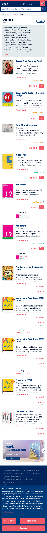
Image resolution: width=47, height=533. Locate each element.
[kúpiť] (41, 86)
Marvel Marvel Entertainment (27, 66)
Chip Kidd (19, 98)
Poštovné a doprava (10, 470)
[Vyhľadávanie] (43, 9)
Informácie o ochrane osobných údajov (17, 479)
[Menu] (37, 4)
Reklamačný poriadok (10, 476)
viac (6, 54)
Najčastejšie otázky (9, 473)
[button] (9, 521)
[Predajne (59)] (24, 4)
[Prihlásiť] (30, 4)
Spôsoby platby (27, 470)
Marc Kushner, (28, 415)
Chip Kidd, (19, 64)
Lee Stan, (27, 64)
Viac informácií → (8, 512)
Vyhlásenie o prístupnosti (12, 482)
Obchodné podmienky (28, 473)
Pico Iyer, (19, 415)
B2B (37, 470)
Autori (41, 21)
